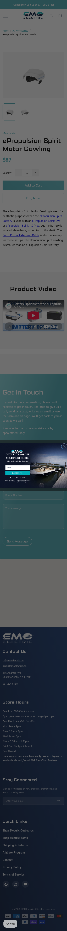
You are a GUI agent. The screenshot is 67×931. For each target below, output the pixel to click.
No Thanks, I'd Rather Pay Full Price (18, 477)
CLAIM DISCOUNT (18, 473)
